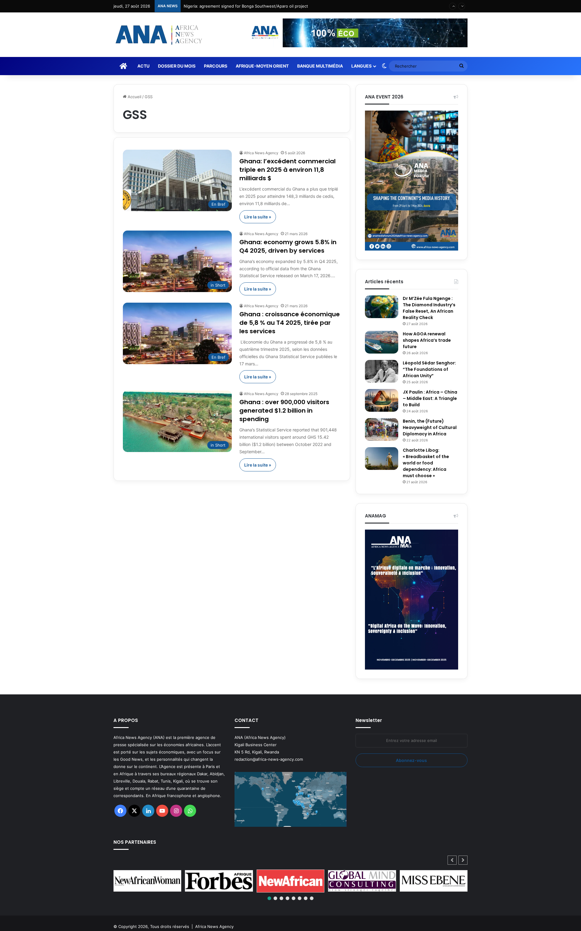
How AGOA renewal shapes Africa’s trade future (427, 340)
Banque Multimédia (320, 65)
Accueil (133, 96)
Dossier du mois (176, 65)
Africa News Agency (261, 153)
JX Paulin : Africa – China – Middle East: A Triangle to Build (430, 398)
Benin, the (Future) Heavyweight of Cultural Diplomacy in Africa (430, 427)
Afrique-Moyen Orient (262, 65)
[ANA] (157, 35)
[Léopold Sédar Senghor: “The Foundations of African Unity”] (381, 371)
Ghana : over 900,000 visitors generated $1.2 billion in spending (284, 410)
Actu (143, 65)
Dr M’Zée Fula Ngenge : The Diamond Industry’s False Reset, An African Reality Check (429, 308)
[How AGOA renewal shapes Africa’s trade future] (381, 342)
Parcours (215, 65)
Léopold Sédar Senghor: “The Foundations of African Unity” (429, 369)
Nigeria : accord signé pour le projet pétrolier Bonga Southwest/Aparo (250, 6)
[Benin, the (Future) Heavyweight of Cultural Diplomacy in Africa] (381, 429)
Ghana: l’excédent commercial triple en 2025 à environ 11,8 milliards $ (287, 169)
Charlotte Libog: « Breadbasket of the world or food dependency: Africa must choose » (426, 463)
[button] (463, 860)
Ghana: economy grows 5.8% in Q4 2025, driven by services (287, 246)
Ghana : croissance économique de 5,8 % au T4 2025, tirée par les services (289, 322)
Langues (361, 65)
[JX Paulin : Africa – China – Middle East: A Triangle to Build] (381, 400)
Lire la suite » (257, 216)
